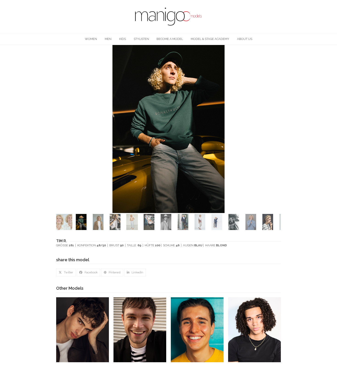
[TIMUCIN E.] (254, 329)
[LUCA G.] (197, 329)
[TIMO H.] (82, 329)
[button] (277, 129)
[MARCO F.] (139, 329)
